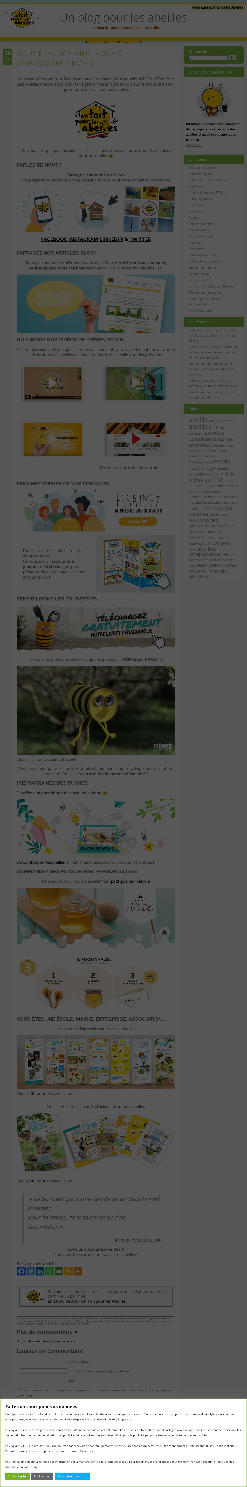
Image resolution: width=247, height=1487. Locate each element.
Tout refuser (42, 1476)
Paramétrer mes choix (72, 1476)
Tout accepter (17, 1476)
